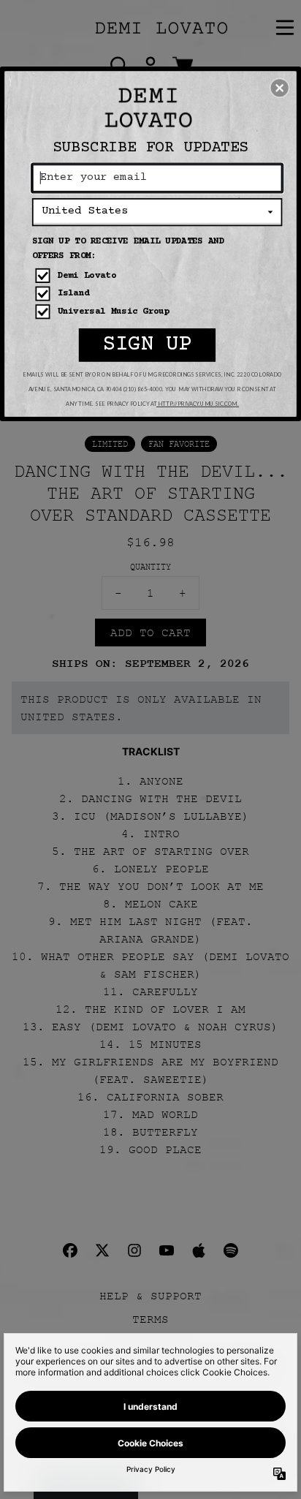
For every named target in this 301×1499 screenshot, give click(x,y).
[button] (280, 88)
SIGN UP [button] (147, 345)
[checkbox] (158, 275)
